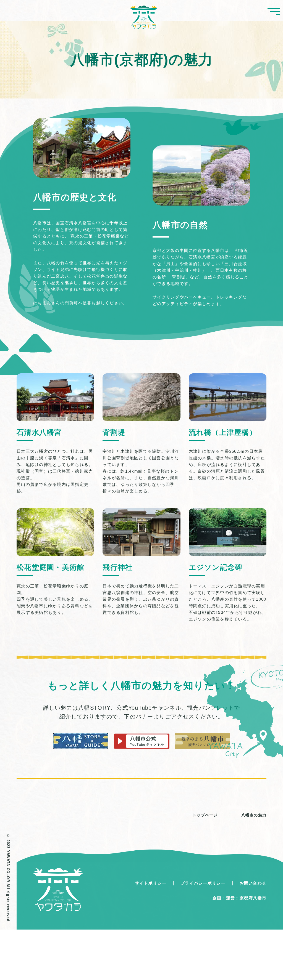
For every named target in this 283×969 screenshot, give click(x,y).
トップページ (205, 815)
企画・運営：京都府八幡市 (239, 898)
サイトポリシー (150, 883)
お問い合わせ (253, 883)
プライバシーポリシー (203, 883)
